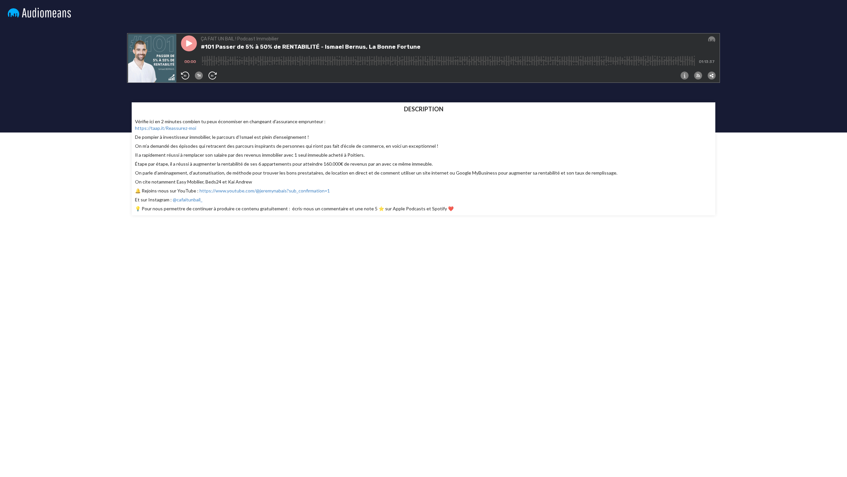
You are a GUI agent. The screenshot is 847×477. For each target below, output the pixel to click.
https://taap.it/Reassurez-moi (165, 128)
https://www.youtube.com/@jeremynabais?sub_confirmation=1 (265, 190)
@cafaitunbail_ (187, 199)
